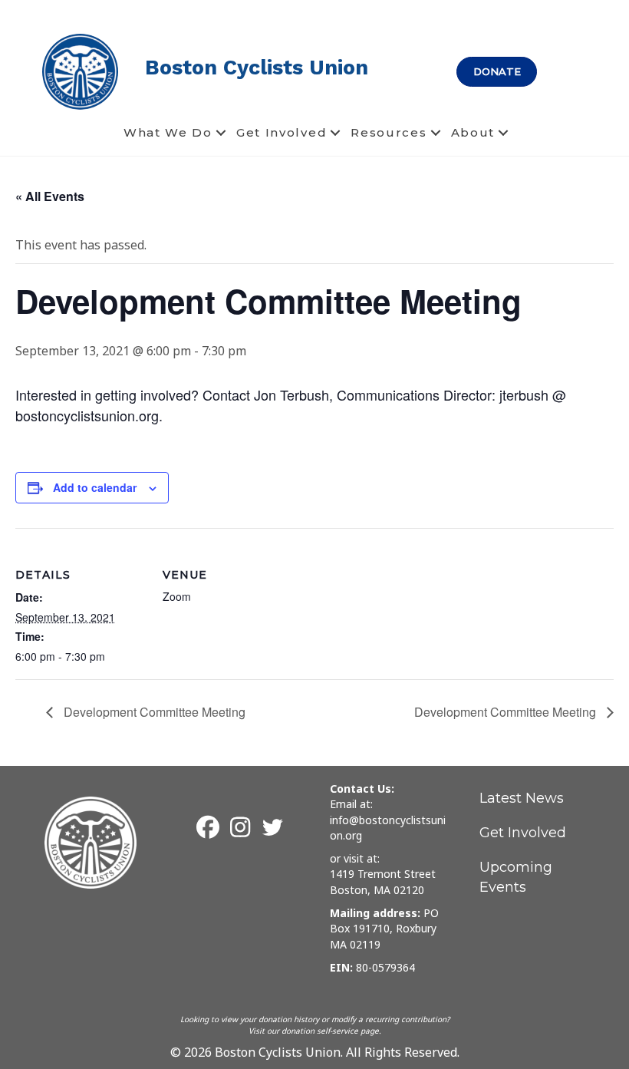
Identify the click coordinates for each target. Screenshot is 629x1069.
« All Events (49, 196)
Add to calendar (95, 487)
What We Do (167, 132)
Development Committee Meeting (153, 712)
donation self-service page (330, 1030)
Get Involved (281, 132)
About (473, 132)
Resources (388, 132)
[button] (220, 133)
